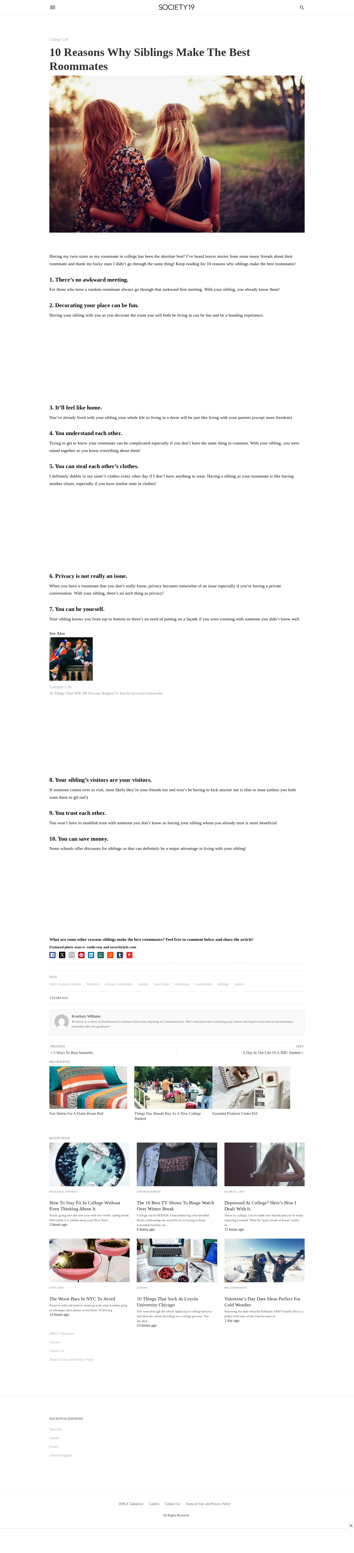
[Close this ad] (350, 1525)
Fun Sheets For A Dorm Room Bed (76, 1113)
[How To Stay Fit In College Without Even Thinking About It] (89, 1164)
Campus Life (60, 686)
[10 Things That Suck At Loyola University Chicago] (177, 1260)
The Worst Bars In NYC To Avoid (82, 1298)
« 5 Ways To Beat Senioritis (72, 1053)
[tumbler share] (120, 955)
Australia (55, 1429)
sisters (239, 984)
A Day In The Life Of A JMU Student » (273, 1053)
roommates (203, 984)
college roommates (119, 984)
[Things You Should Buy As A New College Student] (173, 1087)
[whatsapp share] (101, 955)
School (143, 1287)
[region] (177, 362)
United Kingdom (60, 1455)
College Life (58, 39)
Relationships (236, 1287)
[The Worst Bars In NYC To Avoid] (89, 1260)
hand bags (161, 984)
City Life (56, 1287)
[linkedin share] (91, 955)
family (143, 984)
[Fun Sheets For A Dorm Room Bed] (88, 1087)
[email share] (72, 955)
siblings (223, 984)
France (54, 1447)
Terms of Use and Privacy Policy (71, 1359)
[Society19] (176, 7)
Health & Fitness (63, 1191)
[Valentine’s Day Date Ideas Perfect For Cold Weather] (264, 1260)
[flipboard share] (129, 955)
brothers (93, 984)
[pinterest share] (81, 955)
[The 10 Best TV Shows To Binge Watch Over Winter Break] (177, 1164)
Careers (54, 1342)
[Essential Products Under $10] (251, 1087)
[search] (302, 7)
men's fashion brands (65, 984)
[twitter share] (62, 955)
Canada (54, 1438)
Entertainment (149, 1191)
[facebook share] (52, 955)
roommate (182, 984)
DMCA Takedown (61, 1333)
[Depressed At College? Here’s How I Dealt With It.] (264, 1164)
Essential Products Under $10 (234, 1113)
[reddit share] (110, 955)
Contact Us (56, 1351)
